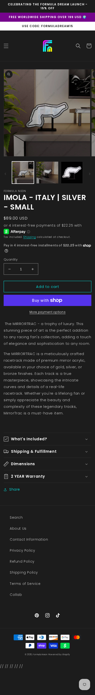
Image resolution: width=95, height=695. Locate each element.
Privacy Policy (22, 550)
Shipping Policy (24, 572)
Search (16, 517)
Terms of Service (25, 583)
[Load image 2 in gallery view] (47, 172)
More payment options (47, 312)
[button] (6, 46)
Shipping (29, 237)
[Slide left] (5, 173)
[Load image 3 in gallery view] (72, 172)
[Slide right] (89, 173)
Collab (16, 594)
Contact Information (29, 539)
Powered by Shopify (59, 654)
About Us (18, 528)
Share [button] (14, 489)
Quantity (11, 259)
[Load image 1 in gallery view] (23, 172)
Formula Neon (40, 654)
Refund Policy (22, 561)
